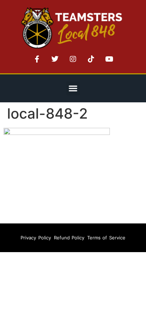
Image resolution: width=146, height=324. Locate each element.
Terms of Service (106, 237)
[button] (73, 88)
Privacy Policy (36, 237)
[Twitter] (55, 59)
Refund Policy (69, 237)
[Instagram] (73, 59)
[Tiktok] (91, 59)
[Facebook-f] (37, 59)
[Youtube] (109, 59)
